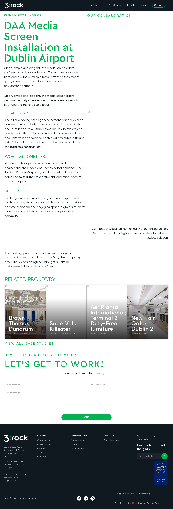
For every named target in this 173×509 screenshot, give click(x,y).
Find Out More (78, 440)
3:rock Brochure (111, 440)
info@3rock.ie (12, 468)
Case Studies (115, 5)
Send (87, 417)
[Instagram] (92, 498)
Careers (75, 444)
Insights (131, 5)
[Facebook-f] (79, 498)
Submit (164, 456)
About (143, 5)
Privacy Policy (77, 448)
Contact (158, 5)
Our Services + (96, 5)
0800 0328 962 (17, 465)
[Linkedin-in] (86, 498)
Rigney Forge (144, 493)
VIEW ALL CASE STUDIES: (30, 343)
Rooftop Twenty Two (148, 503)
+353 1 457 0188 (16, 461)
